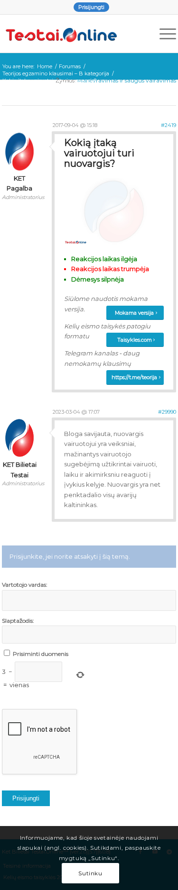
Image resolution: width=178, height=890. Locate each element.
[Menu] (163, 34)
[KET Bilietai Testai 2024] (71, 34)
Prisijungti (91, 7)
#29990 (167, 412)
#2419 (168, 125)
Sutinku (90, 873)
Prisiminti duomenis (40, 653)
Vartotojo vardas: (24, 584)
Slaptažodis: (18, 620)
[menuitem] (91, 7)
